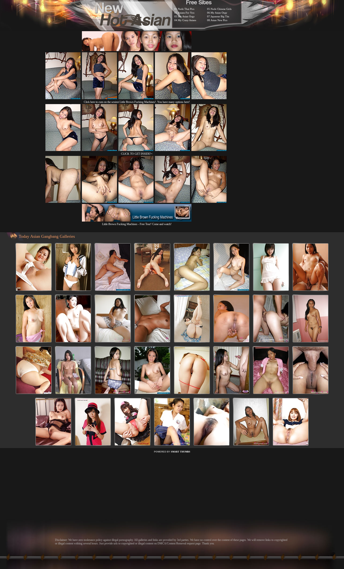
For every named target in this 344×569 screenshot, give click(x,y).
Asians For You (186, 12)
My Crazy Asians (187, 20)
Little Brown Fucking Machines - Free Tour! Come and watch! (137, 224)
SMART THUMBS (180, 451)
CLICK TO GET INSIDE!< (137, 153)
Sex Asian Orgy (186, 16)
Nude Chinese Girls (221, 9)
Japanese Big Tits (220, 16)
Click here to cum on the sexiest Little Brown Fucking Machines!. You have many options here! (137, 102)
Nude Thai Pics (186, 9)
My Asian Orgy (219, 12)
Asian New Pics (219, 20)
